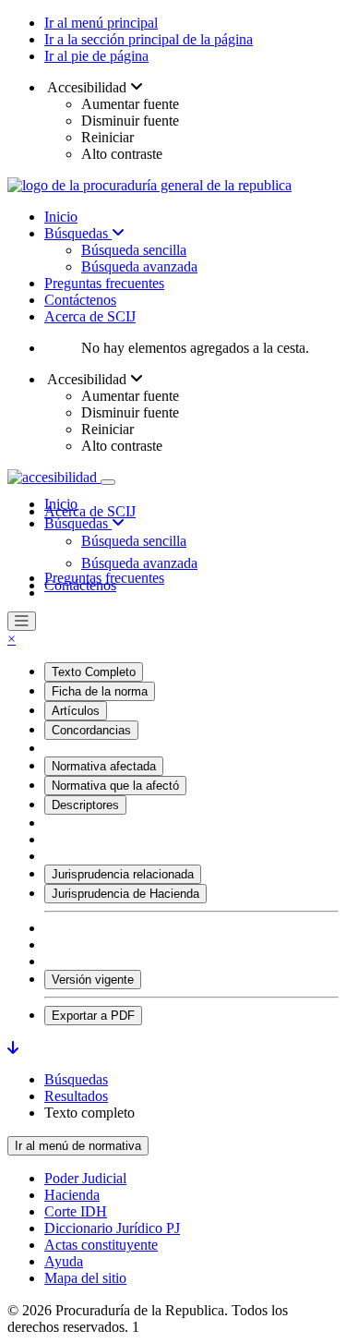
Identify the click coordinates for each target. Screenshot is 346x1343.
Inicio (61, 216)
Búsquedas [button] (78, 523)
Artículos (76, 711)
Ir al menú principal (101, 22)
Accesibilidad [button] (87, 87)
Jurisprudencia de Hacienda (125, 894)
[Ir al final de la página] (12, 1048)
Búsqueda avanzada (139, 266)
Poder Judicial (85, 1178)
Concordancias (91, 730)
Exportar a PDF (93, 1015)
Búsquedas (78, 233)
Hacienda (72, 1195)
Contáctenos (80, 300)
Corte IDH (75, 1211)
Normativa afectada (104, 766)
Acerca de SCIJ (90, 316)
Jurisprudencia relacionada (123, 874)
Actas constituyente (101, 1244)
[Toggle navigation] (108, 482)
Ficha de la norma (100, 691)
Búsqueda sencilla (133, 250)
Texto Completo (94, 672)
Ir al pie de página (96, 56)
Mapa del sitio (85, 1278)
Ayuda (63, 1261)
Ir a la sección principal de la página (148, 39)
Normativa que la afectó (115, 785)
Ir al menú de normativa (78, 1146)
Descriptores (85, 805)
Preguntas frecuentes (104, 283)
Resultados (76, 1096)
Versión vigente (93, 979)
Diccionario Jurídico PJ (112, 1228)
